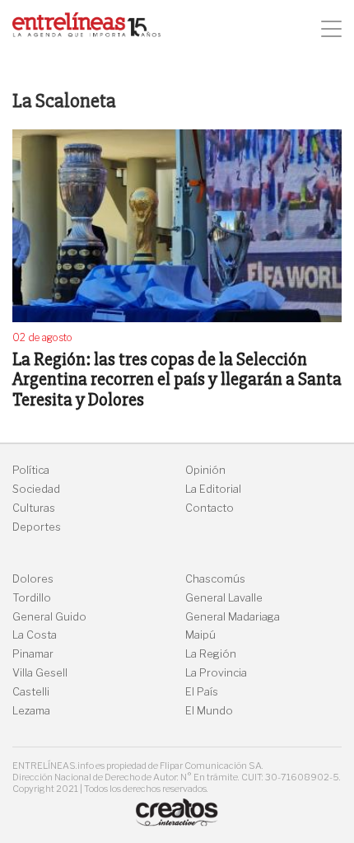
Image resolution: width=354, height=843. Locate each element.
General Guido (49, 617)
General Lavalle (224, 598)
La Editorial (213, 489)
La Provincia (216, 673)
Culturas (33, 508)
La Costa (34, 635)
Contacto (209, 508)
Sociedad (36, 489)
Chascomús (215, 579)
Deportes (36, 527)
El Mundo (209, 711)
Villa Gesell (40, 673)
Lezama (31, 711)
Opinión (205, 470)
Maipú (200, 635)
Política (30, 470)
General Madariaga (232, 617)
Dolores (33, 579)
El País (201, 692)
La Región (210, 654)
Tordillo (31, 598)
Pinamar (33, 654)
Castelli (30, 692)
